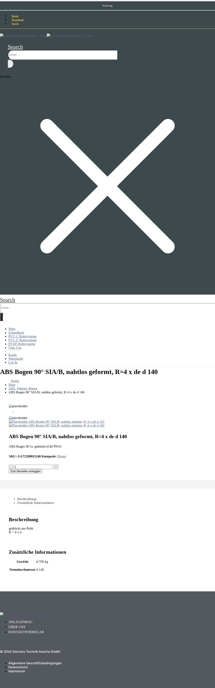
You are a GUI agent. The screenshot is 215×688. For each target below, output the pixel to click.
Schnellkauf (16, 332)
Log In (15, 23)
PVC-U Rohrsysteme (22, 340)
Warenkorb (15, 358)
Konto (12, 355)
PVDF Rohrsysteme (21, 344)
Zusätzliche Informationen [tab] (35, 503)
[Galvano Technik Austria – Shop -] (47, 35)
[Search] (11, 64)
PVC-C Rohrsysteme (22, 336)
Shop (11, 329)
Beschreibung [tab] (26, 499)
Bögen (61, 456)
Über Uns (14, 347)
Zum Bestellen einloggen (25, 471)
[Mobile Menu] (1, 31)
